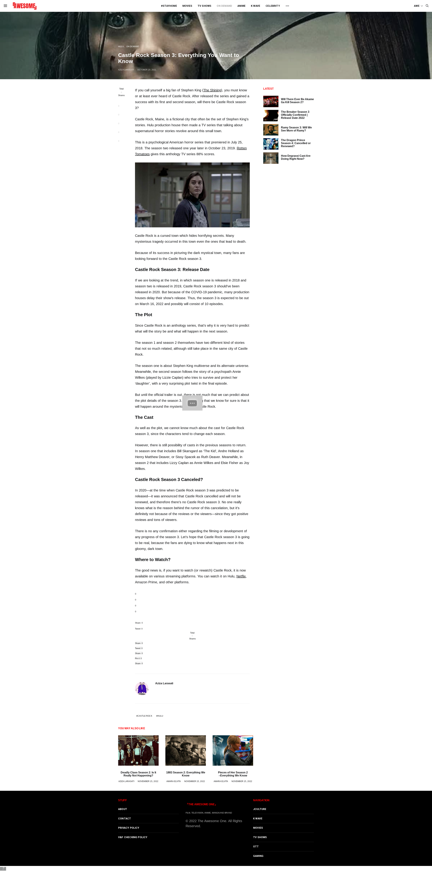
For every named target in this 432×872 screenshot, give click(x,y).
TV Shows (204, 5)
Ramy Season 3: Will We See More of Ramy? (296, 129)
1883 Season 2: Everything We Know (185, 774)
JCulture (259, 809)
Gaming (258, 856)
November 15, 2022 (148, 781)
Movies (187, 5)
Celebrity (273, 5)
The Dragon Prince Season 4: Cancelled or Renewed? (296, 143)
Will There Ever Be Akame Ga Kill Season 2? (297, 101)
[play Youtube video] (192, 403)
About (122, 809)
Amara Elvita (173, 781)
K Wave (255, 5)
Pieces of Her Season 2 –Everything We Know (233, 774)
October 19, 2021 (146, 70)
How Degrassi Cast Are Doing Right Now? (295, 157)
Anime (241, 5)
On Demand (224, 5)
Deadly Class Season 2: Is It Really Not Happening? (138, 774)
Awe (417, 5)
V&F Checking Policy (132, 837)
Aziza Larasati (126, 70)
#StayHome (169, 5)
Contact (124, 818)
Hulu (121, 46)
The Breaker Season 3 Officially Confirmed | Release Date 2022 (295, 114)
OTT (256, 846)
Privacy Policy (128, 827)
